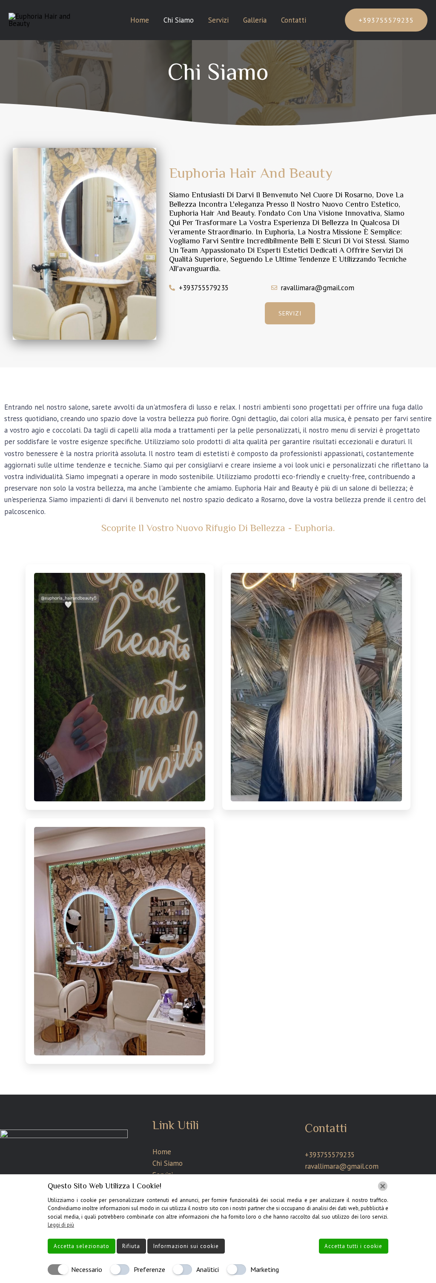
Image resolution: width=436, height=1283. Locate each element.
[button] (386, 20)
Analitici (207, 1269)
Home (139, 20)
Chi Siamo (179, 20)
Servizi (218, 20)
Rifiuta (131, 1246)
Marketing (264, 1269)
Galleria (255, 20)
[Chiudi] (383, 1186)
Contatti (293, 20)
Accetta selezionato (81, 1246)
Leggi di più (61, 1224)
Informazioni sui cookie (186, 1246)
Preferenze (149, 1269)
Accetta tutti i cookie (353, 1246)
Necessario (86, 1269)
